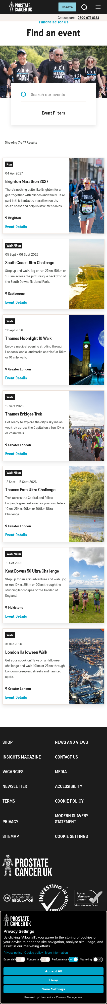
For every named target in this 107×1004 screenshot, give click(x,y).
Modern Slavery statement (71, 819)
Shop (7, 742)
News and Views (71, 742)
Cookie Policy (69, 801)
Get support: (66, 17)
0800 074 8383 (88, 17)
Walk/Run (13, 245)
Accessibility (68, 786)
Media (61, 771)
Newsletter (14, 786)
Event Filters (53, 113)
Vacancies (12, 771)
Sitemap (10, 836)
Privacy (10, 822)
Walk (9, 321)
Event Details (16, 226)
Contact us (66, 757)
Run (9, 164)
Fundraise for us (53, 22)
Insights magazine (21, 757)
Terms (8, 801)
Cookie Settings (71, 836)
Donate (67, 7)
